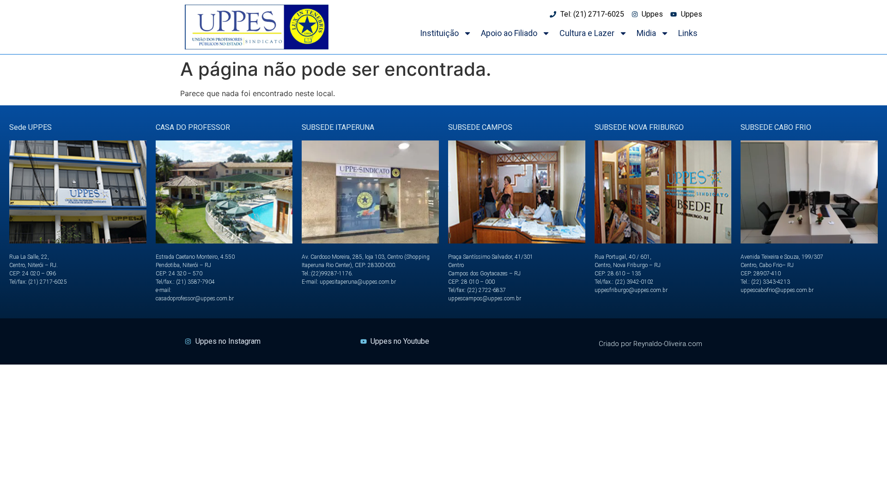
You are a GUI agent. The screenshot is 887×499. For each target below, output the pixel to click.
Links (688, 33)
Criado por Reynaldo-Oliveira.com (650, 344)
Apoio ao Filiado (509, 33)
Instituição (439, 33)
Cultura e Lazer (586, 33)
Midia (646, 33)
